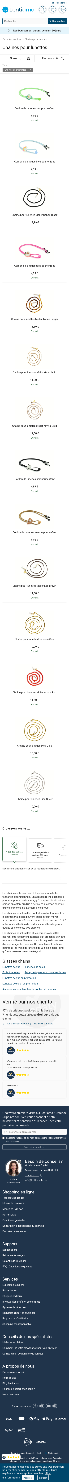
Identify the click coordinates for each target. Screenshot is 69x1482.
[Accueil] (3, 39)
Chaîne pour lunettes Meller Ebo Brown (34, 585)
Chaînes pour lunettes (15, 69)
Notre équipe (9, 1377)
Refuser (43, 1477)
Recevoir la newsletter (34, 1147)
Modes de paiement (13, 1203)
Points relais (9, 1214)
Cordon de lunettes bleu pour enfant (34, 161)
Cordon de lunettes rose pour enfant (34, 265)
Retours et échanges (13, 1255)
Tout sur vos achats (13, 1198)
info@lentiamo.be (34, 1180)
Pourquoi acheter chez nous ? (18, 1389)
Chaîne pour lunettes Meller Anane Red (34, 692)
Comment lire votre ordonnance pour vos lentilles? (29, 1348)
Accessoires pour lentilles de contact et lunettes (29, 989)
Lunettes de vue (11, 967)
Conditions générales (13, 1220)
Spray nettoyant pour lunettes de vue (45, 972)
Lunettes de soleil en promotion (20, 983)
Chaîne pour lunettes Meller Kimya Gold (34, 426)
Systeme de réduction (14, 1307)
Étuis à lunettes (11, 972)
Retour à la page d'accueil (22, 1452)
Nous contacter (10, 1394)
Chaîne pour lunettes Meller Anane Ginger (34, 319)
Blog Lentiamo (10, 1383)
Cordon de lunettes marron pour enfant (34, 532)
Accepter (28, 1477)
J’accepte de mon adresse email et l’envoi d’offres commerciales (36, 1139)
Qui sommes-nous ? (13, 1372)
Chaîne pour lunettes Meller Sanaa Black (34, 215)
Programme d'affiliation (15, 1318)
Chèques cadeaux (12, 1296)
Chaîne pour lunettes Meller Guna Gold (34, 372)
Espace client (9, 1249)
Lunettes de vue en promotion (19, 978)
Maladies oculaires (12, 1342)
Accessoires (15, 39)
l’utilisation (21, 1137)
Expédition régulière (13, 1285)
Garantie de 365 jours (14, 1261)
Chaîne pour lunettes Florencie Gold (34, 639)
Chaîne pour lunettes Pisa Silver (34, 799)
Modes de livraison (12, 1209)
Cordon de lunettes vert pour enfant (34, 108)
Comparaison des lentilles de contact (22, 1353)
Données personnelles (14, 1231)
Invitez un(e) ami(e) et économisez (21, 1301)
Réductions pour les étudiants (18, 1313)
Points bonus (9, 1290)
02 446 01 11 (32, 1175)
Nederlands (61, 2)
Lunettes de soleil (35, 967)
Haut (38, 1452)
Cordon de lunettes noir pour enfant (35, 479)
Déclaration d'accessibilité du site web (23, 1225)
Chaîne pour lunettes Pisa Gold (34, 745)
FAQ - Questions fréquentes (17, 1266)
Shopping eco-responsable (16, 1324)
